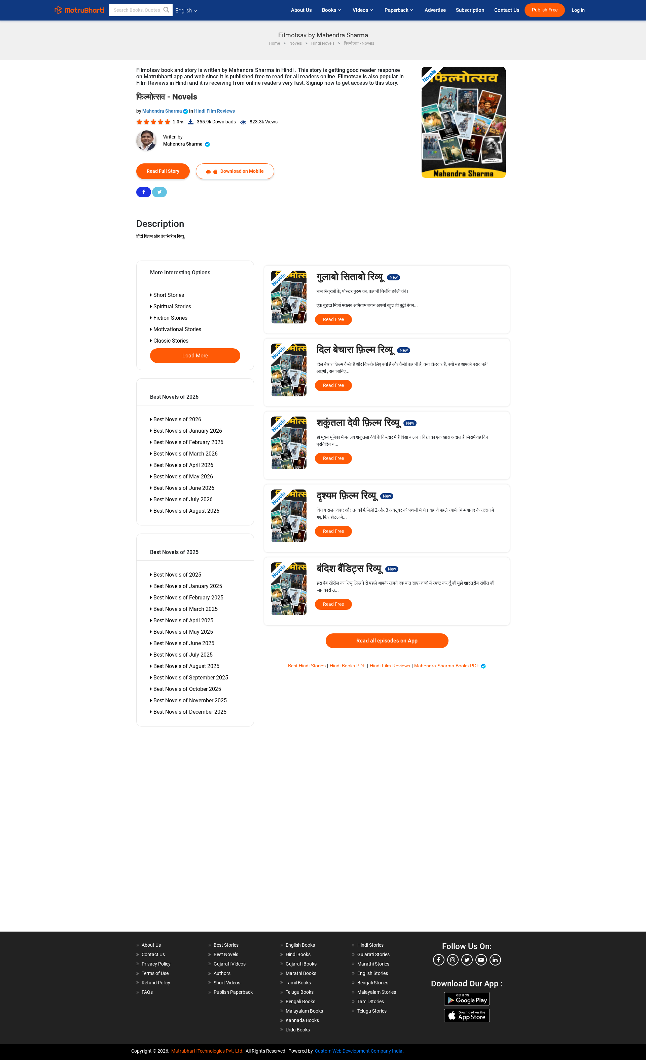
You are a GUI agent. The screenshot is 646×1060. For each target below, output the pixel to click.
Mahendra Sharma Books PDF (447, 665)
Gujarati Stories (373, 954)
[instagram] (453, 960)
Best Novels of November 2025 (189, 700)
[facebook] (438, 960)
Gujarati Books (301, 964)
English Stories (372, 973)
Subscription (470, 10)
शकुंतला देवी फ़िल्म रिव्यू (365, 422)
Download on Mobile (241, 171)
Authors (222, 973)
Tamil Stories (370, 1001)
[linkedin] (495, 960)
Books (330, 10)
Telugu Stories (372, 1011)
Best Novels (226, 954)
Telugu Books (300, 992)
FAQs (147, 992)
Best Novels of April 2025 (182, 620)
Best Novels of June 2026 (183, 488)
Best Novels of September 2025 (190, 677)
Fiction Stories (169, 318)
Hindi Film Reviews (214, 111)
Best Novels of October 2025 (186, 689)
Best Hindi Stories (307, 665)
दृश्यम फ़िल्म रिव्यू (354, 495)
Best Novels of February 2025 (187, 597)
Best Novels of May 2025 (182, 632)
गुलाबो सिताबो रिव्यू (357, 276)
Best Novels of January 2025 (187, 586)
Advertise (435, 10)
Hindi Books (298, 954)
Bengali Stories (372, 982)
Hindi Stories (370, 945)
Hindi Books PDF (348, 665)
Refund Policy (156, 982)
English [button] (183, 10)
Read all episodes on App (387, 641)
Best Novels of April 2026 (182, 465)
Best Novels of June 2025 (183, 643)
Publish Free (545, 9)
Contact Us (506, 10)
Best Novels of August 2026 (185, 511)
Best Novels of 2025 (176, 575)
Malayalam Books (304, 1011)
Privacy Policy (156, 964)
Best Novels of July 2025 (182, 655)
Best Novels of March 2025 (185, 609)
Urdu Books (298, 1029)
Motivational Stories (176, 329)
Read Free (333, 319)
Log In (579, 10)
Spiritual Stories (171, 306)
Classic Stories (170, 341)
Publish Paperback (233, 992)
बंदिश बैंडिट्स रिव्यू (356, 568)
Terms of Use (155, 973)
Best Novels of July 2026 (182, 499)
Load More (195, 356)
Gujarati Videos (230, 964)
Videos (361, 10)
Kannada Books (302, 1020)
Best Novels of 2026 (176, 419)
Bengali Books (300, 1001)
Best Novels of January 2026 (187, 431)
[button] (166, 10)
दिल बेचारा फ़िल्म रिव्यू (362, 349)
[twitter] (467, 960)
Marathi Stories (373, 964)
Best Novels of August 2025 (185, 666)
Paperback (397, 10)
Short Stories (168, 295)
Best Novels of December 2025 (189, 712)
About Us (301, 10)
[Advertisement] (175, 831)
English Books (300, 945)
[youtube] (481, 960)
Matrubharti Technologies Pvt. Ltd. (208, 1051)
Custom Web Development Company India (358, 1051)
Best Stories (226, 945)
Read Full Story (163, 171)
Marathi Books (301, 973)
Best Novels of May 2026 (182, 476)
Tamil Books (298, 982)
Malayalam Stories (376, 992)
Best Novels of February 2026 (187, 442)
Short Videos (227, 982)
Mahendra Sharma (162, 111)
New (394, 277)
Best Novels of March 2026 (185, 453)
